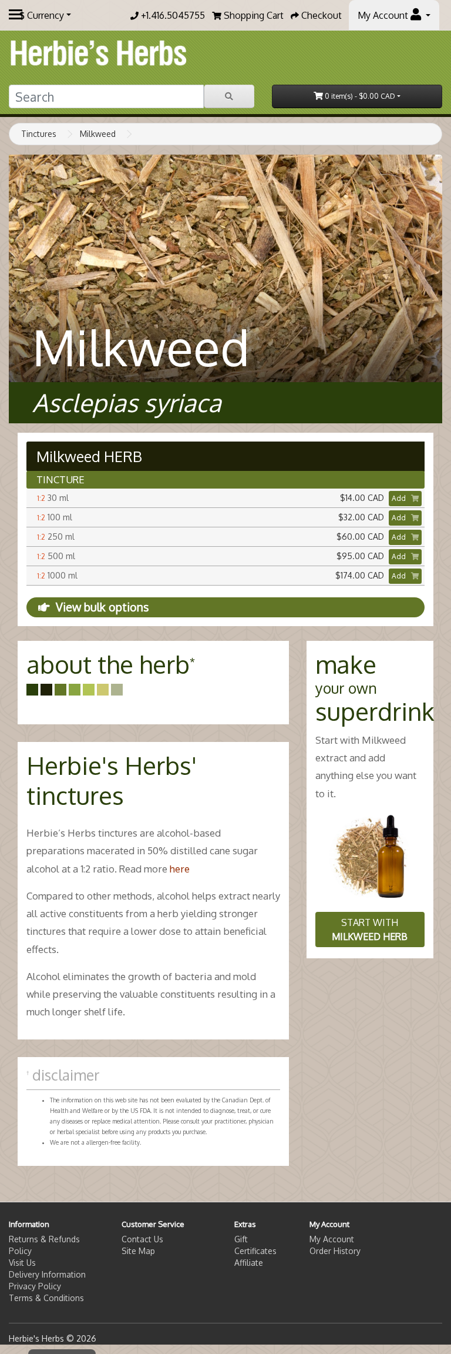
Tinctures (38, 134)
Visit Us (22, 1263)
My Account (331, 1239)
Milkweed (98, 134)
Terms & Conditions (46, 1298)
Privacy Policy (35, 1286)
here (180, 868)
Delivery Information (47, 1274)
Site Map (138, 1251)
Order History (335, 1251)
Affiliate (248, 1263)
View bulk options (102, 607)
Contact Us (142, 1239)
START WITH (370, 929)
